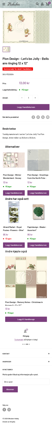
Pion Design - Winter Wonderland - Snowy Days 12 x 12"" (12, 176)
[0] (47, 4)
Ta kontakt (18, 339)
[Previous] (6, 170)
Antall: (5, 98)
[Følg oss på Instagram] (9, 409)
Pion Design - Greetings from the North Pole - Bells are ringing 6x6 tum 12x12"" (38, 176)
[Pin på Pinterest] (38, 117)
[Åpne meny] (4, 4)
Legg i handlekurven (26, 107)
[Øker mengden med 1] (35, 97)
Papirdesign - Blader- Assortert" (36, 228)
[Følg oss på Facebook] (4, 409)
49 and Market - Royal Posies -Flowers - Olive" (13, 228)
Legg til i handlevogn (26, 319)
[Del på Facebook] (33, 117)
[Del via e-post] (47, 117)
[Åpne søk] (37, 4)
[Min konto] (42, 4)
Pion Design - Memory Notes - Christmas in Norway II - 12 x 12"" (24, 303)
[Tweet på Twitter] (43, 117)
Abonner (10, 389)
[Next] (46, 170)
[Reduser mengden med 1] (21, 97)
